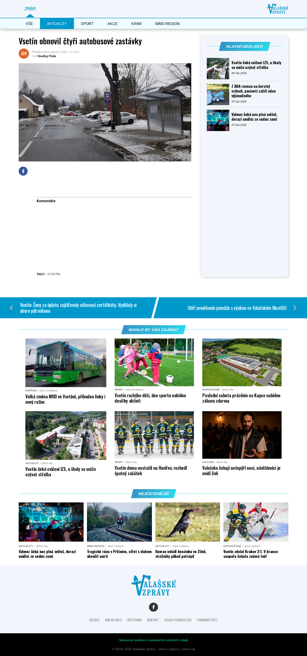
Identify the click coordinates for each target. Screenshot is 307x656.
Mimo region (167, 24)
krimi (136, 24)
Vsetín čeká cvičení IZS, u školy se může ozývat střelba (256, 65)
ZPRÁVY (30, 8)
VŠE (29, 24)
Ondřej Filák (47, 56)
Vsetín (54, 274)
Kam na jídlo (113, 619)
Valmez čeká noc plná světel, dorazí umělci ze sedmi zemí (254, 116)
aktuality (57, 24)
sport (87, 24)
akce (112, 24)
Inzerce (94, 619)
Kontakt (153, 619)
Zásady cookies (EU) (177, 619)
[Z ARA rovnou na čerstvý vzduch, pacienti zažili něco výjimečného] (219, 94)
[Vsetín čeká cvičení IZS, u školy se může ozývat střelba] (219, 68)
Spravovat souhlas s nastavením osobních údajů (153, 640)
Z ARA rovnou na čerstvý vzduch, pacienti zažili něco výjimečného (253, 90)
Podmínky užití (207, 619)
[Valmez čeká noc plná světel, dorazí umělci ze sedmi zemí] (219, 120)
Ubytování (134, 619)
